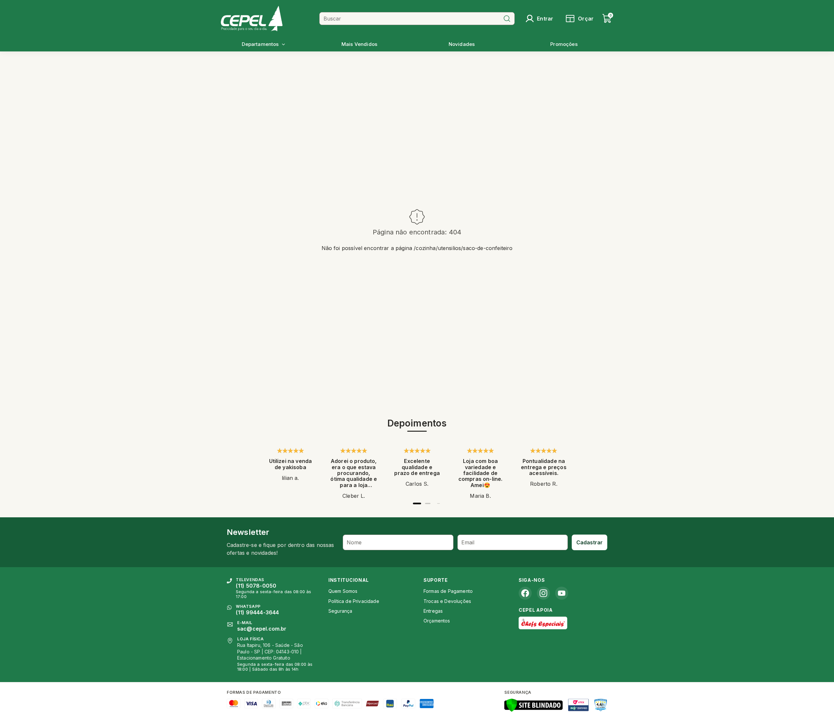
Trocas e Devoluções (447, 601)
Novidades (462, 44)
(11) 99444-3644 (257, 612)
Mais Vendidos (359, 44)
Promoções (563, 44)
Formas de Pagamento (448, 591)
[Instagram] (543, 593)
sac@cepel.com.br (262, 629)
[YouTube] (561, 593)
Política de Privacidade (353, 601)
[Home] (267, 18)
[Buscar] (507, 18)
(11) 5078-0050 (256, 586)
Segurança (340, 611)
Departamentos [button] (260, 44)
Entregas (433, 611)
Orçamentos (437, 620)
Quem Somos (343, 591)
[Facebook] (525, 593)
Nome (354, 542)
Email (468, 542)
